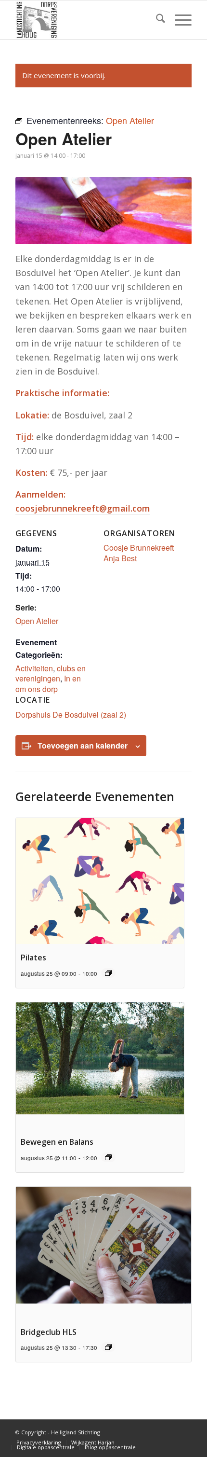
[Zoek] (155, 19)
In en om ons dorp (48, 683)
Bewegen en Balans (57, 1142)
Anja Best (120, 558)
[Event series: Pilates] (108, 973)
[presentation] (100, 881)
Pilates (33, 957)
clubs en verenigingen (50, 673)
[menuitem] (155, 19)
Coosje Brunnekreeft (139, 547)
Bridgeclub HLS (49, 1332)
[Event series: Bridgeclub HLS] (108, 1347)
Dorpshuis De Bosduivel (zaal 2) (70, 714)
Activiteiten (34, 668)
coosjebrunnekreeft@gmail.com (82, 508)
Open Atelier (36, 620)
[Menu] (178, 19)
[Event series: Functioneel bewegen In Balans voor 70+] (108, 1157)
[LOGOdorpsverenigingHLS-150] (85, 19)
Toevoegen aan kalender (83, 745)
